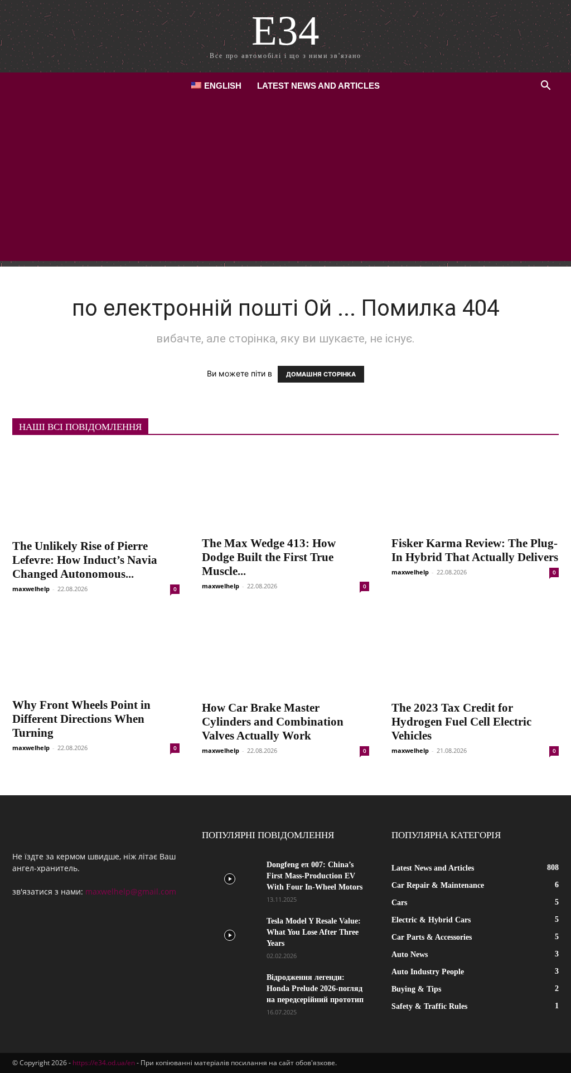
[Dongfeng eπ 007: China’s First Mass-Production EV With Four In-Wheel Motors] (230, 878)
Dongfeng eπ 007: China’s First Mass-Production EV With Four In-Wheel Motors (314, 876)
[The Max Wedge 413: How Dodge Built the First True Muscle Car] (285, 489)
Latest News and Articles (318, 85)
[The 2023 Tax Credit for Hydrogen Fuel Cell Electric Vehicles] (475, 652)
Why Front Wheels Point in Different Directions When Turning (81, 719)
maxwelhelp (31, 588)
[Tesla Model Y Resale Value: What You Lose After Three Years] (230, 935)
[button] (545, 86)
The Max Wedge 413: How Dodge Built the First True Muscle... (269, 557)
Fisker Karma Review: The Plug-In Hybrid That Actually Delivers (474, 550)
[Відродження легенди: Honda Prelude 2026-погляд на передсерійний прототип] (230, 991)
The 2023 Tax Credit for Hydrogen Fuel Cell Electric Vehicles (461, 721)
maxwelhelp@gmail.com (130, 891)
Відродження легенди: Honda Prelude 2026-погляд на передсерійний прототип (315, 988)
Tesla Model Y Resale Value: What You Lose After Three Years (314, 932)
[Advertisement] (285, 183)
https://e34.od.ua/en (103, 1062)
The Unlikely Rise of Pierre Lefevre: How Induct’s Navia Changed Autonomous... (84, 560)
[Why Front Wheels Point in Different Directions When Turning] (96, 651)
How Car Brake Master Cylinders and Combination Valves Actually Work (272, 721)
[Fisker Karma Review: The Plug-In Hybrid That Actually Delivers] (475, 489)
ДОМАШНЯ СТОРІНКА (321, 374)
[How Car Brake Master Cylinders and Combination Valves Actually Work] (285, 652)
